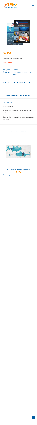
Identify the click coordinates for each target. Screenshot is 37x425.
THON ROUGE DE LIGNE (20, 72)
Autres (15, 70)
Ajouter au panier (8, 175)
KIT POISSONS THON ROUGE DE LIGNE (18, 169)
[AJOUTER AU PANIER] (18, 151)
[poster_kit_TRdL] (18, 33)
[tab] (18, 93)
